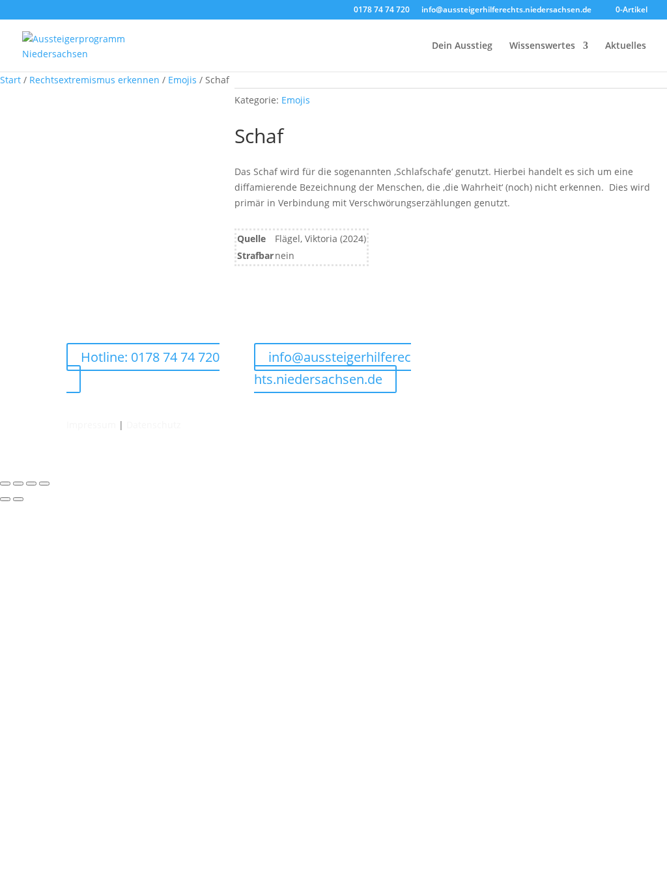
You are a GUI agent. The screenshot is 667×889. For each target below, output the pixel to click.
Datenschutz (153, 424)
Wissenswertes (542, 46)
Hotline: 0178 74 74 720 (150, 357)
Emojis (182, 80)
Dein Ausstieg (462, 46)
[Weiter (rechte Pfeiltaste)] (18, 499)
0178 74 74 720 (382, 10)
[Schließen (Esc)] (44, 484)
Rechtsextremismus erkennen (94, 80)
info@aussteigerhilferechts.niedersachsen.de (506, 10)
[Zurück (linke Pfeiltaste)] (5, 499)
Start (10, 80)
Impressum (91, 424)
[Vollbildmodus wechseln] (18, 484)
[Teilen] (31, 484)
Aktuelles (625, 46)
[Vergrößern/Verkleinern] (5, 484)
